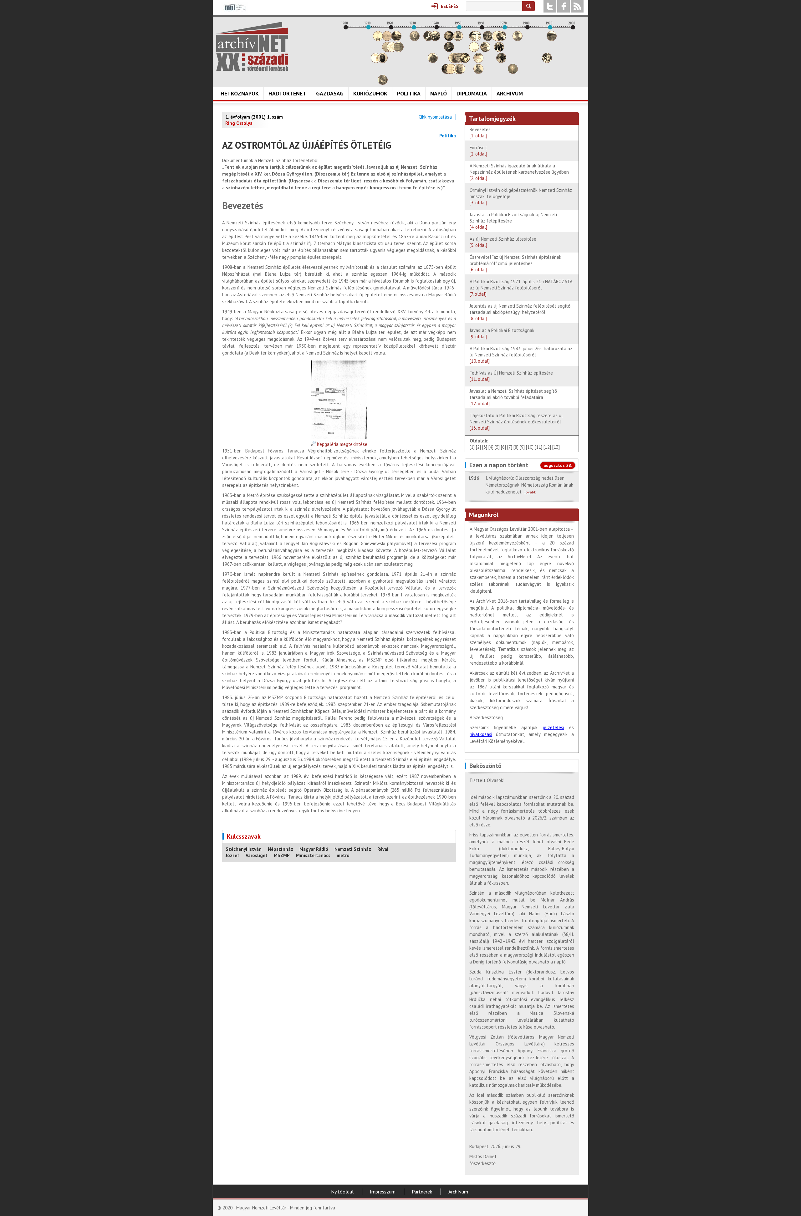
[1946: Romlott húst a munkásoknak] (451, 72)
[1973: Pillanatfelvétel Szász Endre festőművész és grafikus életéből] (513, 72)
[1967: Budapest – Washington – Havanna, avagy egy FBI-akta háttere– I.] (499, 50)
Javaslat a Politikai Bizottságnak (502, 333)
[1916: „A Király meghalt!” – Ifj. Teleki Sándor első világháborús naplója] (383, 61)
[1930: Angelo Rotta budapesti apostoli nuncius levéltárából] (415, 39)
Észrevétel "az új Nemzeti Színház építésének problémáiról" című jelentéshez (515, 263)
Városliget (257, 855)
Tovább (530, 492)
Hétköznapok (240, 93)
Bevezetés (480, 132)
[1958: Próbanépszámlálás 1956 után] (478, 72)
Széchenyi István (244, 849)
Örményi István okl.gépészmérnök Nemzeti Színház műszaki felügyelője (521, 196)
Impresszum (382, 1191)
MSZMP (282, 855)
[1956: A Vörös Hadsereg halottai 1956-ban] (474, 50)
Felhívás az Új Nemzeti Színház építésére (511, 376)
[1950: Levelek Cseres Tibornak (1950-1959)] (460, 72)
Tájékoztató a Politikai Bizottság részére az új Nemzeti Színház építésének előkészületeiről (516, 421)
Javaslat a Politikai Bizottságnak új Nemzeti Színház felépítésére (513, 221)
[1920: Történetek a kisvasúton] (392, 50)
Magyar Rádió (313, 849)
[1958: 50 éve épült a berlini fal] (478, 61)
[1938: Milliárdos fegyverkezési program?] (433, 61)
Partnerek (422, 1191)
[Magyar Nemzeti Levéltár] (234, 12)
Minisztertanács (313, 855)
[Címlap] (252, 46)
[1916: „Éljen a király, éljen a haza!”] (383, 83)
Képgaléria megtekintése (341, 444)
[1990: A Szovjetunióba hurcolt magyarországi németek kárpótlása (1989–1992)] (552, 39)
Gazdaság (330, 93)
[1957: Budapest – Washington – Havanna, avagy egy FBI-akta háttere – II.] (476, 39)
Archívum (510, 93)
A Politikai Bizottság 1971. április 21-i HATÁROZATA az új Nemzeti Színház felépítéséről (521, 287)
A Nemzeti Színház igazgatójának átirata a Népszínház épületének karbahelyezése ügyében (519, 172)
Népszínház (280, 849)
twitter (549, 6)
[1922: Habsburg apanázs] (396, 39)
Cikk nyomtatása (435, 117)
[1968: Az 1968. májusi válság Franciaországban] (501, 61)
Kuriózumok (370, 93)
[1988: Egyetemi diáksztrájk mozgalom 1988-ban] (547, 61)
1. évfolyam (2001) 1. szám (254, 117)
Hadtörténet (287, 93)
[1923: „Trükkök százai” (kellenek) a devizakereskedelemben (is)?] (399, 50)
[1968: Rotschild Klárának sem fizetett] (501, 39)
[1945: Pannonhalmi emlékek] (449, 50)
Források (478, 151)
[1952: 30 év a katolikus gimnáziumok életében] (465, 61)
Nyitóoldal (342, 1191)
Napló (438, 93)
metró (343, 855)
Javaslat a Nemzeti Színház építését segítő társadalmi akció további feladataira (513, 397)
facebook (563, 6)
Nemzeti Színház (352, 849)
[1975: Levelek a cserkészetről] (518, 39)
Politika (409, 93)
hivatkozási (481, 734)
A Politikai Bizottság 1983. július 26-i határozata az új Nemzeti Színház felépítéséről (521, 354)
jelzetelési (553, 727)
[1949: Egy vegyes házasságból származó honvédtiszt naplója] (458, 39)
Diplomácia (472, 93)
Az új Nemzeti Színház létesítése (503, 242)
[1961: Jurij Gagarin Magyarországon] (485, 50)
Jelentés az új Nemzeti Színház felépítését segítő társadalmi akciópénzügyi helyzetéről (520, 312)
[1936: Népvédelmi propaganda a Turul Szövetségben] (428, 39)
